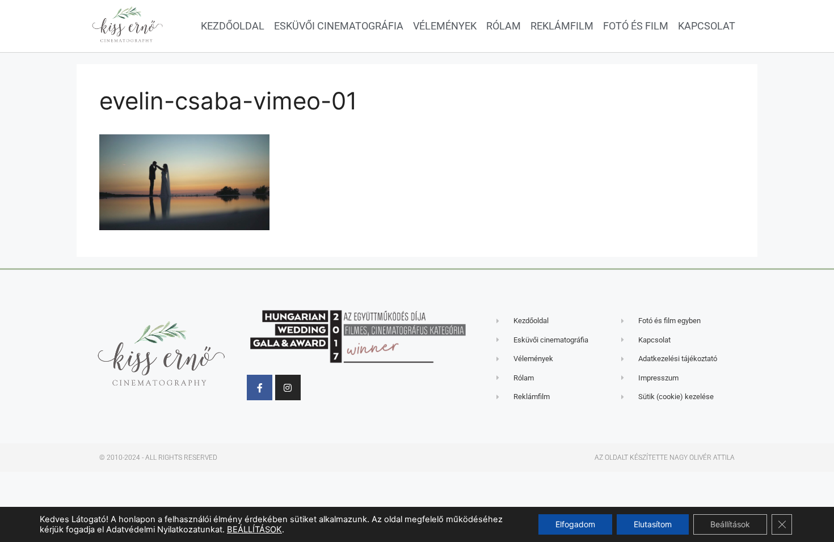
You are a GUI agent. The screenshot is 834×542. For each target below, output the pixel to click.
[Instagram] (288, 387)
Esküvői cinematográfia (338, 26)
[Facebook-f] (259, 387)
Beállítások (730, 524)
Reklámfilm (561, 26)
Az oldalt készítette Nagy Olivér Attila (665, 457)
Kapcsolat (706, 26)
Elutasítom (653, 524)
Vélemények (445, 26)
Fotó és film (635, 26)
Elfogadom (575, 524)
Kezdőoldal (232, 26)
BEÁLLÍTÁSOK (254, 529)
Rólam (503, 26)
